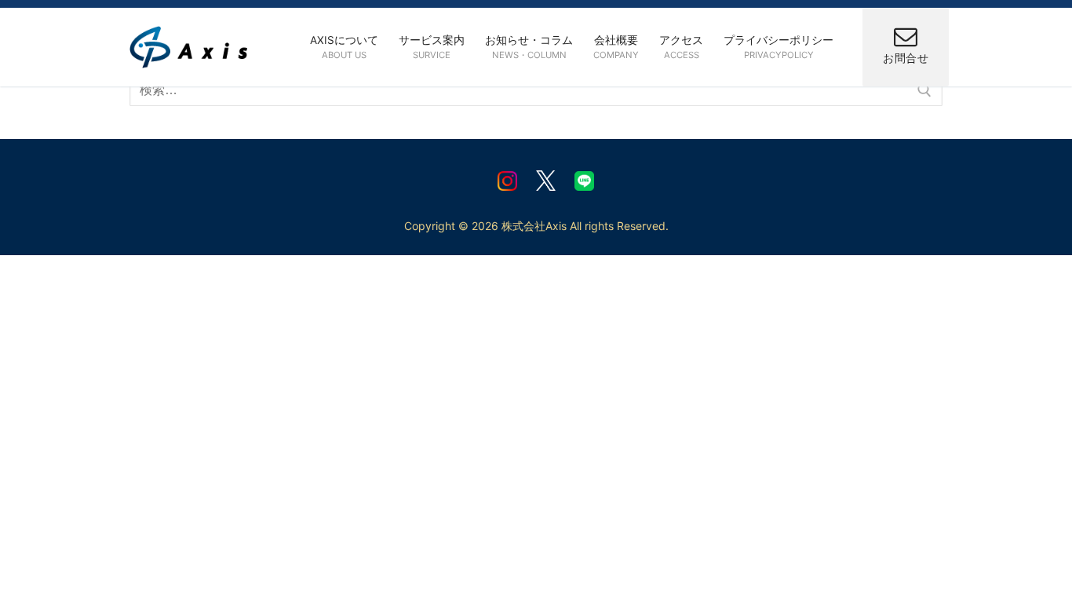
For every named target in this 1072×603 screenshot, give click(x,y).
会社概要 (616, 47)
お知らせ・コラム (529, 47)
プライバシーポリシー (778, 47)
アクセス (681, 47)
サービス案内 (432, 47)
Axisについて (344, 47)
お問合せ (905, 58)
